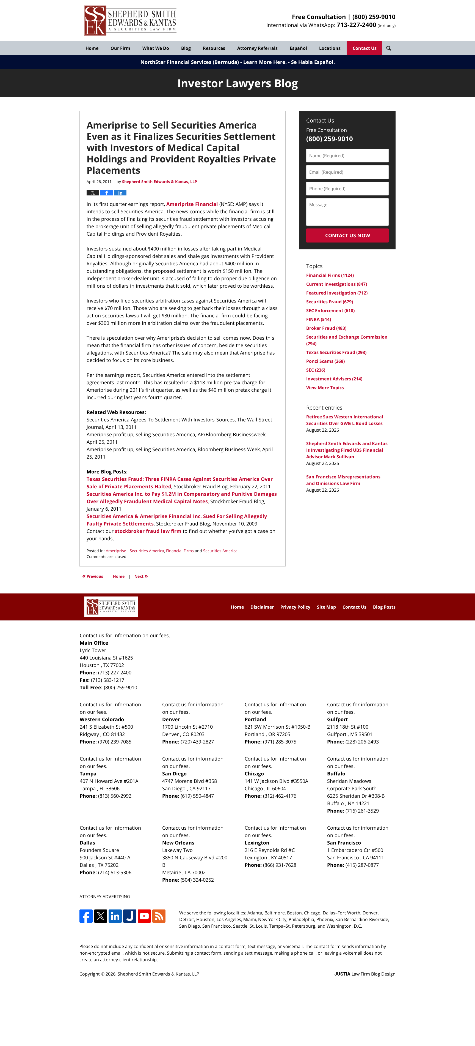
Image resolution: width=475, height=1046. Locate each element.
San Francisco (344, 842)
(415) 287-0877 (362, 865)
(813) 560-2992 (114, 795)
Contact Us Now (347, 235)
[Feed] (158, 916)
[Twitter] (100, 916)
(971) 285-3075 (279, 741)
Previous (92, 575)
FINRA (318, 319)
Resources (214, 48)
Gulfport (337, 719)
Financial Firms (180, 550)
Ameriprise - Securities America (135, 550)
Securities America (220, 550)
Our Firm (120, 48)
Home (91, 48)
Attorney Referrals (257, 48)
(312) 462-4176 (279, 795)
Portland (255, 719)
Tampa (88, 773)
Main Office (94, 642)
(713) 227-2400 (114, 672)
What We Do (155, 48)
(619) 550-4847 (197, 795)
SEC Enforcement (330, 310)
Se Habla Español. (313, 62)
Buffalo (336, 773)
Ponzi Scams (325, 361)
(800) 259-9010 (374, 16)
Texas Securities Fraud (336, 352)
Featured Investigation (337, 293)
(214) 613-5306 (114, 872)
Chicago (254, 773)
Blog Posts (384, 607)
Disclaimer (262, 607)
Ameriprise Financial (192, 204)
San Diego (174, 773)
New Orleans (178, 842)
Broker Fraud (326, 328)
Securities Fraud (329, 302)
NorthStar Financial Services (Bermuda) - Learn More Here (212, 62)
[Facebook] (86, 916)
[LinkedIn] (115, 916)
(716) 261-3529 (362, 810)
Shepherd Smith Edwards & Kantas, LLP (158, 974)
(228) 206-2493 (362, 741)
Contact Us (365, 48)
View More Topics (325, 388)
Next (141, 575)
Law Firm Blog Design (365, 974)
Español (298, 48)
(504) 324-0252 (197, 879)
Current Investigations (336, 284)
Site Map (326, 607)
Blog (186, 48)
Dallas (87, 842)
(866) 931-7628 (279, 865)
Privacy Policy (295, 607)
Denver (171, 719)
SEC (315, 370)
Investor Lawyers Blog (130, 20)
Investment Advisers (334, 379)
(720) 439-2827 (197, 741)
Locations (330, 48)
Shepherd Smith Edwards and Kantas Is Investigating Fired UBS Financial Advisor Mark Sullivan (347, 450)
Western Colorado (102, 719)
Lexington (257, 842)
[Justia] (129, 916)
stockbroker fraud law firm (149, 531)
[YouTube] (144, 916)
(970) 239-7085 (114, 741)
